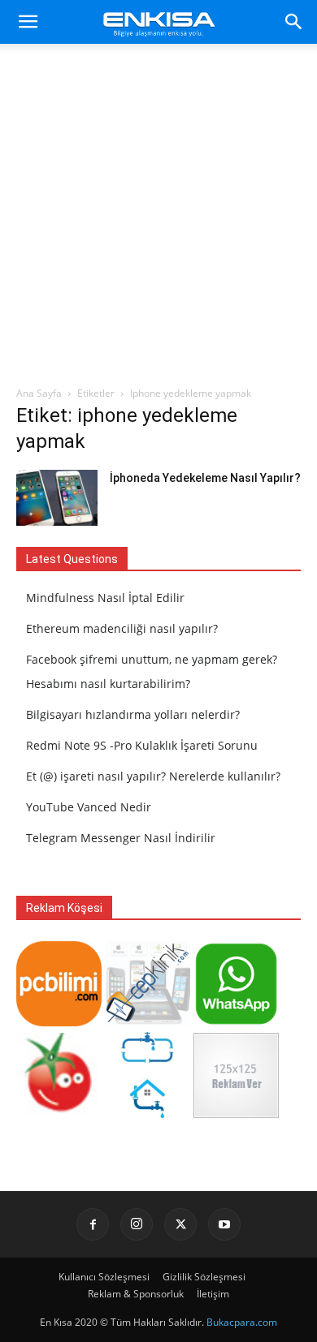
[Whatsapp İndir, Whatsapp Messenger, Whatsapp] (236, 1022)
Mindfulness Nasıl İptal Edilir (105, 597)
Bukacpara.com (241, 1322)
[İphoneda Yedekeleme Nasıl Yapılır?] (57, 498)
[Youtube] (224, 1224)
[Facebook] (92, 1224)
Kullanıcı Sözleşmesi (104, 1277)
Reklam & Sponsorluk (136, 1294)
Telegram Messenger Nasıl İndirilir (120, 837)
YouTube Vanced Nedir (88, 807)
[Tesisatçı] (147, 1113)
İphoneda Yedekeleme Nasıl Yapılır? (205, 477)
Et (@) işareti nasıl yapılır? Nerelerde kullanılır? (153, 776)
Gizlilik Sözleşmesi (204, 1277)
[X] (180, 1224)
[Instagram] (136, 1224)
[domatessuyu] (59, 1113)
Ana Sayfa (39, 393)
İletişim (213, 1294)
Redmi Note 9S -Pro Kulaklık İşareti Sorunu (142, 745)
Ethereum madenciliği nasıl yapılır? (122, 628)
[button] (28, 22)
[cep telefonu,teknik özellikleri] (147, 1022)
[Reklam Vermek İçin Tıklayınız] (236, 1113)
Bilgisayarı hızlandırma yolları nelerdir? (133, 714)
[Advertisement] (158, 219)
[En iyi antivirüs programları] (59, 1022)
